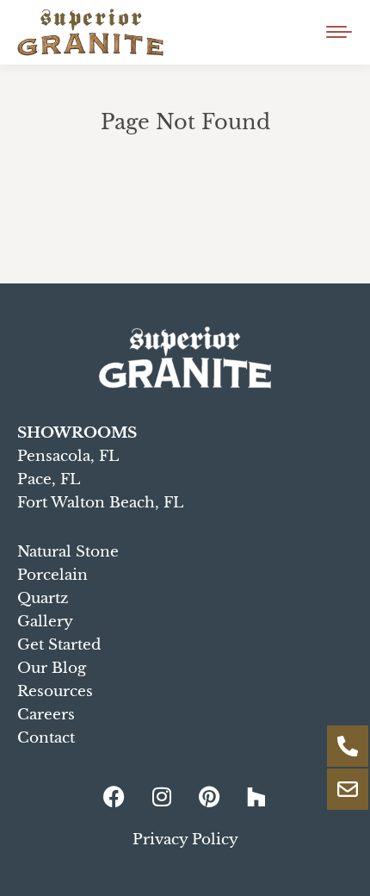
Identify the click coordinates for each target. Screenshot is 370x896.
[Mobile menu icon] (339, 31)
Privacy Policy (185, 840)
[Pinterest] (209, 796)
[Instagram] (161, 796)
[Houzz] (256, 796)
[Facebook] (114, 796)
